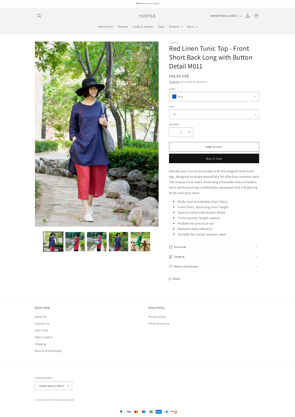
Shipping (174, 81)
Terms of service (158, 323)
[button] (39, 15)
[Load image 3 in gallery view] (75, 242)
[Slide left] (38, 241)
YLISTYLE (48, 399)
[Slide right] (155, 241)
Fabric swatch (44, 337)
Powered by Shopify (63, 399)
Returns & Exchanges (48, 351)
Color (172, 88)
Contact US (42, 323)
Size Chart (41, 330)
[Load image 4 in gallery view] (97, 242)
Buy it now (214, 158)
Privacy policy (157, 317)
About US (41, 317)
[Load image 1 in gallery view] (53, 242)
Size (171, 106)
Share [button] (176, 279)
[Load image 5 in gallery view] (119, 242)
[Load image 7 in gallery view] (140, 242)
